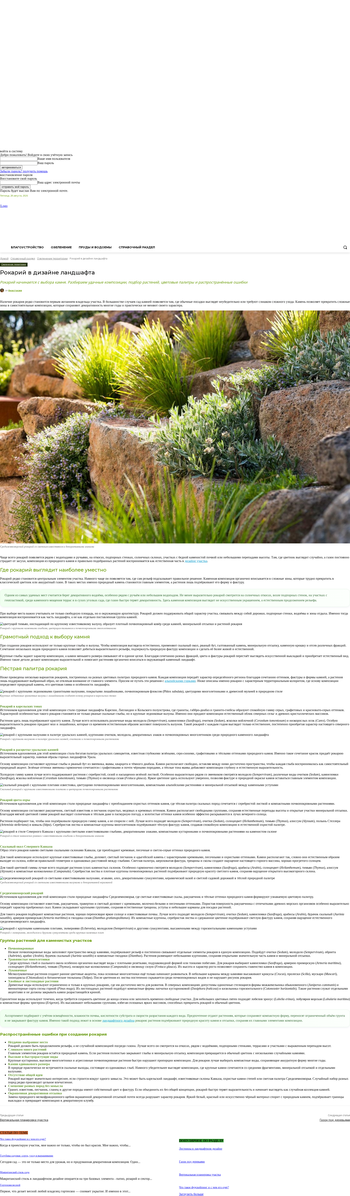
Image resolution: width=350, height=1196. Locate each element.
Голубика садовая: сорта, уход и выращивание (26, 1155)
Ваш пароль (45, 163)
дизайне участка (196, 561)
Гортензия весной (10, 1184)
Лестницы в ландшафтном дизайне (200, 1148)
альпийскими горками (180, 681)
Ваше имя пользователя (53, 158)
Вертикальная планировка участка (24, 1120)
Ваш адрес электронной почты (58, 182)
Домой (4, 258)
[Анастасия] (2, 290)
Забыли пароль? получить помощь (24, 171)
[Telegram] (342, 195)
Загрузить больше (191, 1194)
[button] (345, 247)
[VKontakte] (347, 195)
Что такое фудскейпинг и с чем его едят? (23, 1139)
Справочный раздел (23, 258)
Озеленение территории (52, 258)
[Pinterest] (336, 195)
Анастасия (15, 290)
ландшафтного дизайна (118, 1020)
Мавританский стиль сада (14, 1172)
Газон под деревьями (335, 1120)
